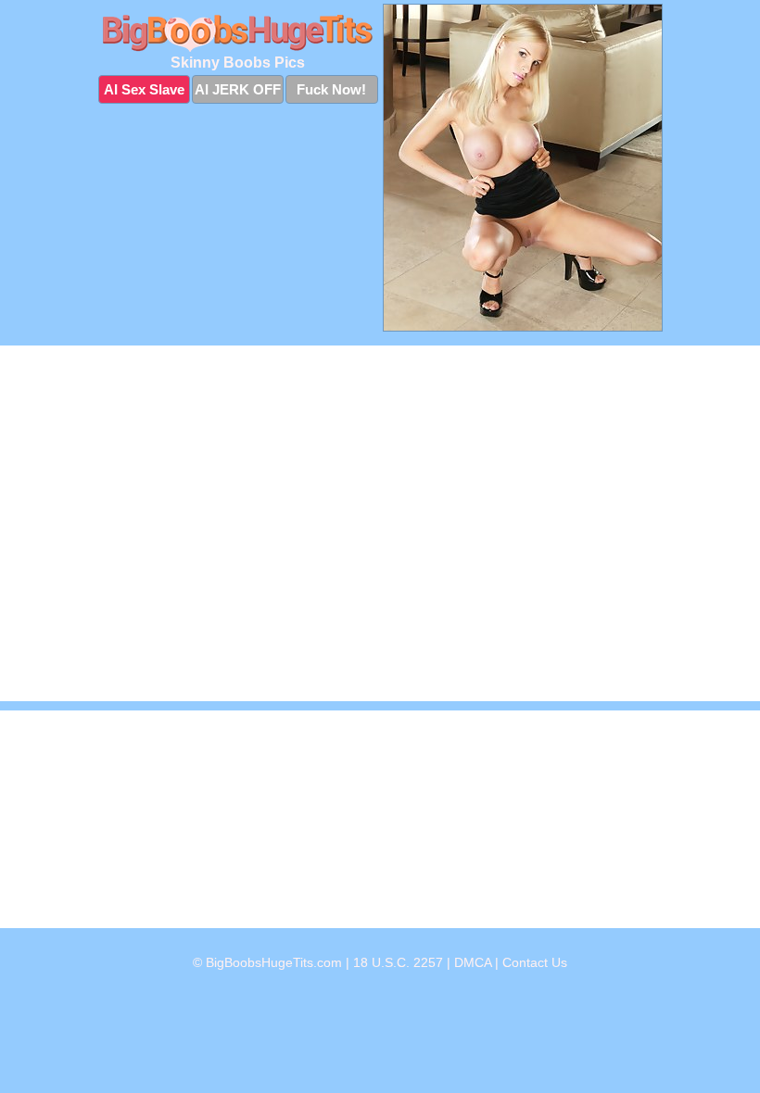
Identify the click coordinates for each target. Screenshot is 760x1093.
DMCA (472, 962)
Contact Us (534, 962)
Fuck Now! (331, 89)
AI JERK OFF (238, 89)
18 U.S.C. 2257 (398, 962)
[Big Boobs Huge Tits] (238, 33)
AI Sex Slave (144, 89)
